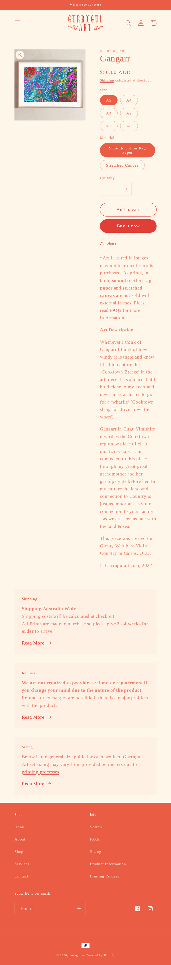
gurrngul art (77, 955)
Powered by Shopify (100, 955)
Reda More (33, 783)
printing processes (40, 771)
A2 (129, 113)
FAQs (115, 310)
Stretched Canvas (122, 165)
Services (21, 864)
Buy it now (128, 226)
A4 (129, 100)
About (19, 839)
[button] (17, 22)
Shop (18, 851)
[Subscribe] (79, 908)
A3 (109, 113)
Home (19, 827)
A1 (109, 126)
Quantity (107, 178)
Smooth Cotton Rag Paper (127, 150)
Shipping (107, 80)
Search (96, 827)
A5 (109, 100)
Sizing (95, 851)
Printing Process (104, 876)
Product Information (108, 864)
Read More (33, 642)
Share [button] (112, 243)
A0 (129, 126)
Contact (21, 876)
